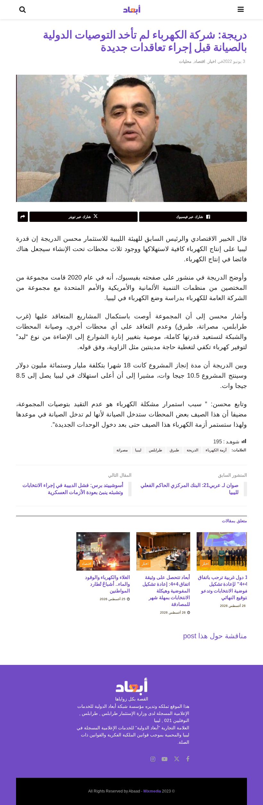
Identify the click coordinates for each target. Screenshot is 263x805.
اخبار (212, 61)
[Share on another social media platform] (23, 217)
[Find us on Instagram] (152, 759)
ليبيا (138, 450)
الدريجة (192, 450)
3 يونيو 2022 (234, 61)
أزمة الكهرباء (216, 450)
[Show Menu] (241, 9)
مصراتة (122, 450)
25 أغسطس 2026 (113, 599)
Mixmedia (152, 791)
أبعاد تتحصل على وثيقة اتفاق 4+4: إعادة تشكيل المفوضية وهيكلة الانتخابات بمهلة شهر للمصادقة (166, 590)
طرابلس (155, 450)
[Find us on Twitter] (177, 759)
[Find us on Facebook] (187, 759)
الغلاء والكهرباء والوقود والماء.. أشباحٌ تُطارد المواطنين (107, 583)
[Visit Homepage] (131, 9)
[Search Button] (22, 9)
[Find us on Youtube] (164, 759)
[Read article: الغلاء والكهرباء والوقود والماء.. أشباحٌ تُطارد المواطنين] (103, 551)
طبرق (174, 450)
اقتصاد (199, 61)
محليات (185, 61)
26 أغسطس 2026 (233, 606)
